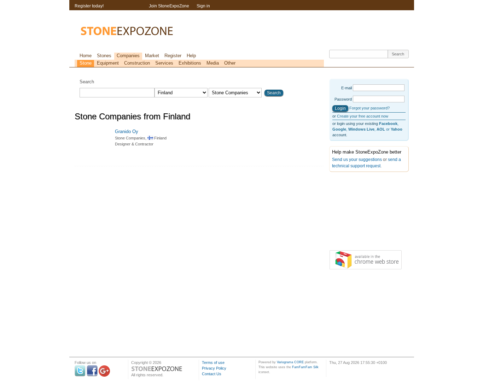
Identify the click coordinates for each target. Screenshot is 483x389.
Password (343, 99)
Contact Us (211, 374)
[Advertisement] (364, 212)
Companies (128, 55)
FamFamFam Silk (305, 367)
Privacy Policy (214, 368)
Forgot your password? (369, 108)
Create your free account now (362, 116)
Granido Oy (126, 131)
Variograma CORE (290, 362)
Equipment (108, 63)
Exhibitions (190, 63)
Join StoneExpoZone (169, 6)
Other (229, 63)
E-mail (346, 88)
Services (164, 63)
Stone (86, 63)
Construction (137, 63)
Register (172, 55)
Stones (104, 55)
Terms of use (213, 362)
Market (152, 55)
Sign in (203, 6)
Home (86, 55)
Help (191, 55)
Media (212, 63)
